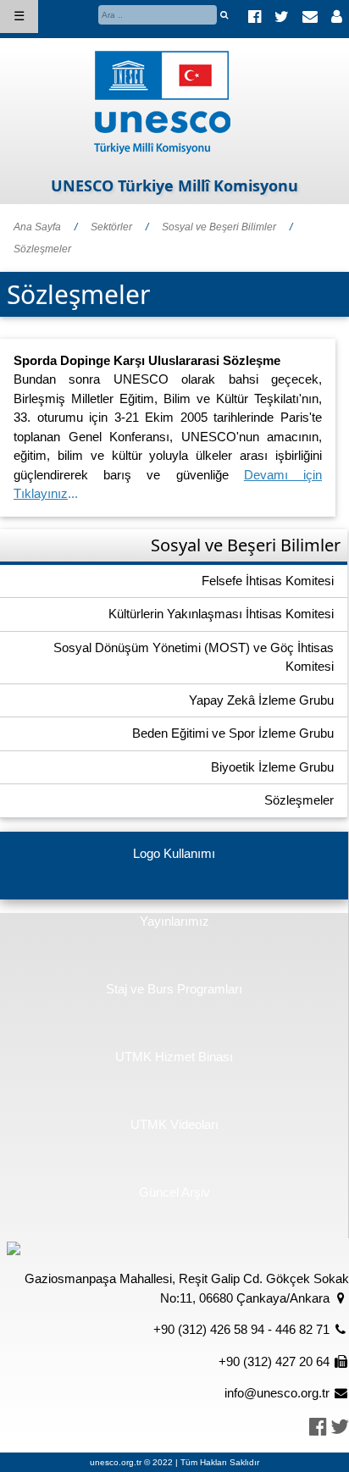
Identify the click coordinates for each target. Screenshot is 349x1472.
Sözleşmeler (42, 249)
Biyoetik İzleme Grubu (272, 767)
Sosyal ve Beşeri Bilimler (219, 227)
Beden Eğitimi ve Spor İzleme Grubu (233, 733)
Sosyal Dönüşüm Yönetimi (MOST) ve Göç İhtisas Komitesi (193, 657)
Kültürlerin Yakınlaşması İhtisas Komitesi (221, 613)
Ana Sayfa (37, 227)
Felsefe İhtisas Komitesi (268, 580)
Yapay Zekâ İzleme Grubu (261, 700)
